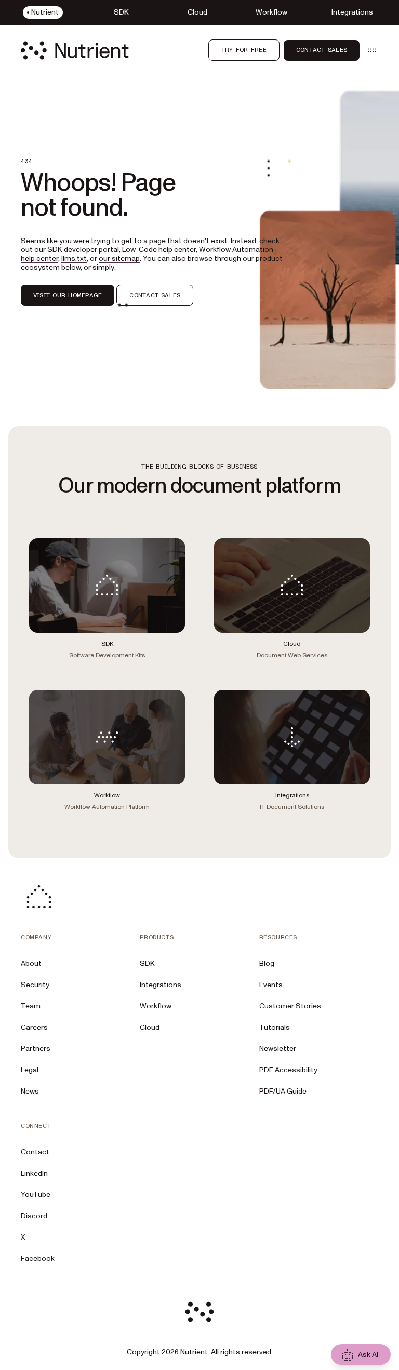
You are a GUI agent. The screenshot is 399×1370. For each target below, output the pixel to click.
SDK (147, 963)
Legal (29, 1070)
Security (35, 985)
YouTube (35, 1195)
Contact (35, 1152)
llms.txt (74, 258)
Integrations (160, 985)
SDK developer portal (83, 250)
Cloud (149, 1027)
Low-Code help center (159, 250)
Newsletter (277, 1049)
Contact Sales (321, 50)
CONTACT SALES (154, 295)
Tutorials (274, 1027)
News (30, 1091)
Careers (34, 1027)
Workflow (155, 1006)
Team (31, 1006)
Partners (35, 1049)
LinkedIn (34, 1173)
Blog (266, 963)
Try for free (244, 50)
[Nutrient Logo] (75, 50)
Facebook (38, 1258)
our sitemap (119, 258)
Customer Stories (290, 1006)
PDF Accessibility (288, 1070)
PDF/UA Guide (283, 1091)
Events (271, 985)
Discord (34, 1216)
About (31, 963)
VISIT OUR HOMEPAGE (67, 295)
